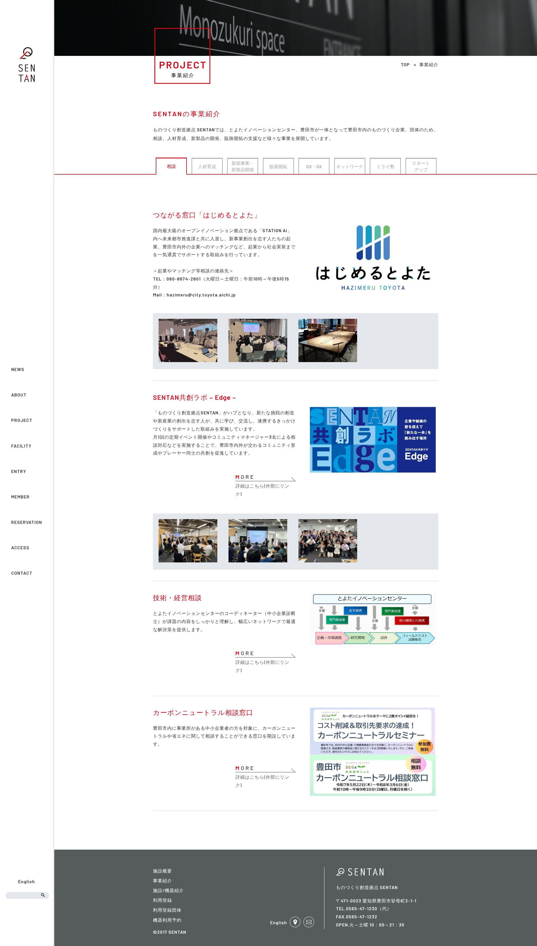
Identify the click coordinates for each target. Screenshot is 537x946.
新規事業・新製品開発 (243, 166)
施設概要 (162, 870)
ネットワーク (349, 166)
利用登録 (162, 900)
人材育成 (207, 166)
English (26, 881)
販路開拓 (278, 166)
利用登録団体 (167, 909)
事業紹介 (162, 880)
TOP (405, 64)
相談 (171, 166)
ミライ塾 (385, 166)
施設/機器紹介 (168, 890)
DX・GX (314, 166)
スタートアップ (421, 166)
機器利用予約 (167, 920)
